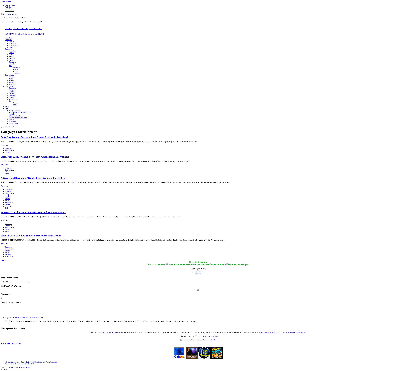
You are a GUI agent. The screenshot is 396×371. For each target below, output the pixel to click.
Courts (15, 103)
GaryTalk (12, 119)
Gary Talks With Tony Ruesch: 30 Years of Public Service (24, 318)
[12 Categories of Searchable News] (204, 358)
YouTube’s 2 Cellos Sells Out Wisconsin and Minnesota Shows (33, 212)
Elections (12, 92)
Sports (7, 106)
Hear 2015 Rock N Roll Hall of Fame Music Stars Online (31, 235)
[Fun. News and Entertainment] (192, 358)
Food (10, 54)
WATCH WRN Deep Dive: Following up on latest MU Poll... (25, 34)
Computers (16, 67)
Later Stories (9, 9)
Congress (12, 90)
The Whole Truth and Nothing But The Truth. (20, 364)
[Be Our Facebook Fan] (195, 274)
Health (11, 56)
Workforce (12, 43)
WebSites (12, 84)
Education (12, 51)
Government (9, 86)
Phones (15, 71)
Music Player (9, 202)
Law (10, 101)
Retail (11, 47)
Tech (10, 66)
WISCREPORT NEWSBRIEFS (19, 112)
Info (6, 108)
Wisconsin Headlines (16, 116)
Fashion (11, 53)
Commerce (8, 40)
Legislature (12, 95)
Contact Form (13, 123)
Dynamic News (24, 367)
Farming (12, 41)
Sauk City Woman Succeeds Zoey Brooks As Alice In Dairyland (34, 137)
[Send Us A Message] (200, 274)
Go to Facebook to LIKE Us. (208, 339)
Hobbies (12, 58)
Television (16, 73)
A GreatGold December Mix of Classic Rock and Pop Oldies (33, 178)
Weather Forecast (14, 110)
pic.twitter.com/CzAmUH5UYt (295, 332)
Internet (15, 69)
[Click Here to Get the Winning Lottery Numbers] (198, 290)
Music (11, 79)
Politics (11, 97)
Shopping (12, 64)
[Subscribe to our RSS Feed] (199, 274)
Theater (11, 80)
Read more (4, 145)
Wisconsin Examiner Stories (18, 118)
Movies (11, 77)
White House (13, 99)
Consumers (8, 49)
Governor (12, 93)
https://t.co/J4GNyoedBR (268, 332)
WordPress (12, 367)
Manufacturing (14, 45)
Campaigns (12, 88)
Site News (12, 121)
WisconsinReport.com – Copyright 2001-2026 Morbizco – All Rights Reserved (31, 362)
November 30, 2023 (211, 336)
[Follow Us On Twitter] (197, 274)
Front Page (8, 38)
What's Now (9, 256)
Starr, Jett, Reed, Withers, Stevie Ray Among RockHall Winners (35, 156)
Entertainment (9, 75)
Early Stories (9, 7)
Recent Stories (9, 11)
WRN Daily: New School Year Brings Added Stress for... (23, 29)
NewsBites (12, 114)
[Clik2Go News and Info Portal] (179, 358)
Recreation (12, 62)
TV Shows (12, 82)
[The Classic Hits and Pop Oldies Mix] (216, 358)
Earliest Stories (10, 5)
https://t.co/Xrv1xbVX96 (110, 332)
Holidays (12, 60)
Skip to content (6, 2)
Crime (15, 105)
